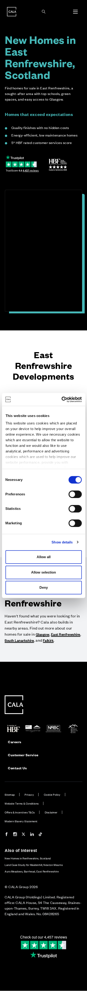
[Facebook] (6, 834)
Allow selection (43, 572)
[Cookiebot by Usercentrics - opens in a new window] (62, 399)
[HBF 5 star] (58, 165)
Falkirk (48, 640)
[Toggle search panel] (44, 12)
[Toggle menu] (75, 12)
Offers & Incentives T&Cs (20, 812)
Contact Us (17, 767)
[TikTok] (40, 834)
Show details (62, 542)
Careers (14, 741)
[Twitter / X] (23, 834)
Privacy (29, 794)
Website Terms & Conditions (22, 803)
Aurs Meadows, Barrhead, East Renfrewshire (32, 871)
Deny (43, 587)
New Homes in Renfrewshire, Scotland (28, 858)
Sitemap (10, 794)
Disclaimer (51, 812)
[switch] (75, 494)
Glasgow (42, 634)
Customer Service (23, 754)
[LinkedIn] (32, 834)
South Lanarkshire (19, 640)
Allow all (44, 557)
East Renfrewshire (65, 634)
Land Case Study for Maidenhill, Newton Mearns (34, 865)
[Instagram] (15, 834)
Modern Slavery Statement (21, 821)
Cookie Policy (52, 794)
